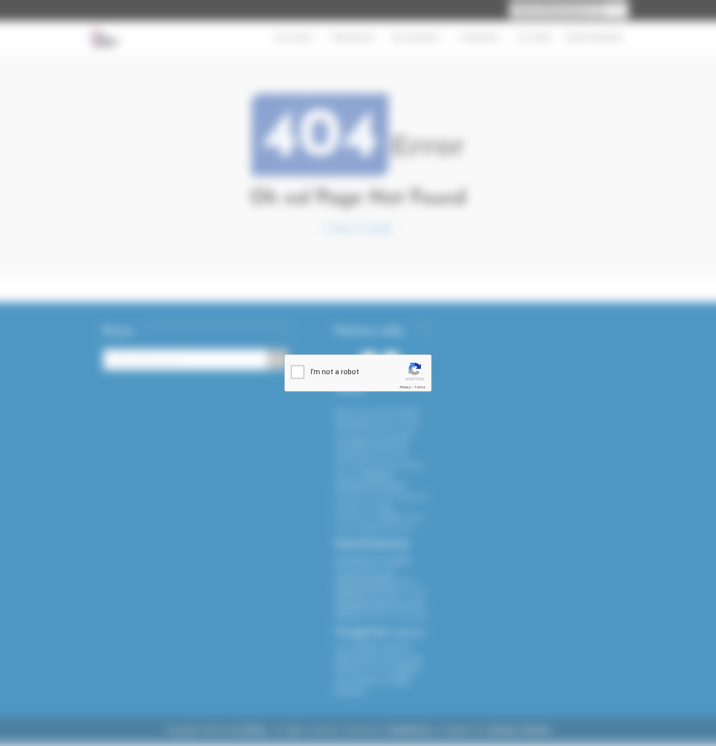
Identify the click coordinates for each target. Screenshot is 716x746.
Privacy (405, 387)
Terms (420, 387)
